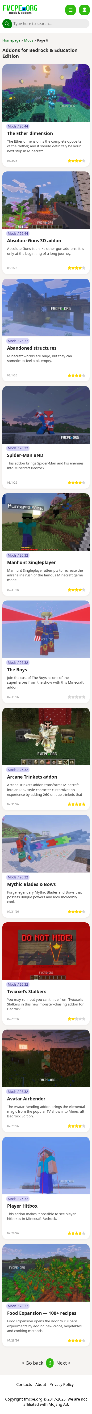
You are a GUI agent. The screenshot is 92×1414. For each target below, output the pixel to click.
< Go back (32, 1363)
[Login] (84, 10)
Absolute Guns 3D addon (34, 241)
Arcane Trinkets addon (32, 777)
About (40, 1384)
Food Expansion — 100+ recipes (41, 1313)
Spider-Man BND (25, 455)
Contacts (24, 1384)
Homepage (11, 40)
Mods (28, 40)
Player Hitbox (22, 1206)
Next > (63, 1363)
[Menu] (70, 10)
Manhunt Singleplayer (31, 563)
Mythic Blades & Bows (31, 884)
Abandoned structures (31, 348)
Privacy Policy (62, 1384)
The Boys (17, 670)
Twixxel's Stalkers (26, 992)
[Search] (7, 23)
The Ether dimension (30, 133)
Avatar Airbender (26, 1099)
